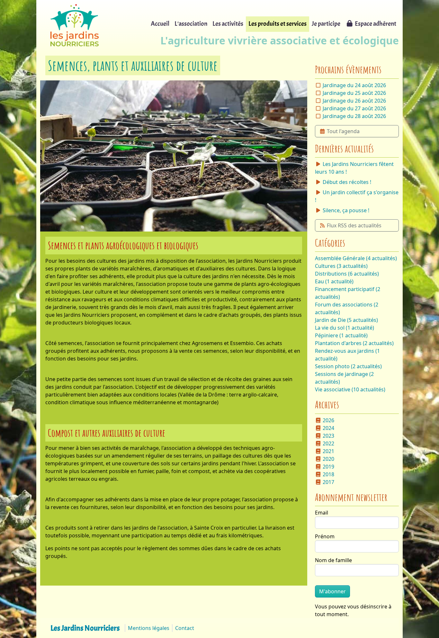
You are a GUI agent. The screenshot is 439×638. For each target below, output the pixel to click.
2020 (328, 458)
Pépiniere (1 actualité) (341, 335)
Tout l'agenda (343, 131)
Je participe (326, 24)
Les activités (227, 24)
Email (321, 512)
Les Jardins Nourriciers (85, 628)
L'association (191, 24)
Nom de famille (333, 560)
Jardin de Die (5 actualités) (346, 320)
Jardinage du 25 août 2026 (354, 92)
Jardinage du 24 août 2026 (354, 85)
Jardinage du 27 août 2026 (354, 108)
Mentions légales (148, 628)
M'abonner (332, 591)
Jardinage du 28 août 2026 (354, 116)
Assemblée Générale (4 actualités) (356, 258)
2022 (328, 443)
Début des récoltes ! (347, 182)
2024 (328, 428)
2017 (328, 482)
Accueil (160, 24)
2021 (328, 451)
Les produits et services (277, 24)
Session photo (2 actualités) (348, 366)
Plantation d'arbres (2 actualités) (354, 343)
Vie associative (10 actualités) (350, 389)
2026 (328, 420)
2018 (328, 474)
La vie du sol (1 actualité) (344, 327)
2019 (328, 466)
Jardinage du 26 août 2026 (354, 100)
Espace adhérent (375, 24)
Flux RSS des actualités (354, 225)
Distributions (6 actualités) (347, 273)
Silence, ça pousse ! (346, 210)
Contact (184, 628)
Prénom (325, 536)
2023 (328, 435)
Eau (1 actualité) (334, 281)
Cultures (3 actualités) (341, 265)
